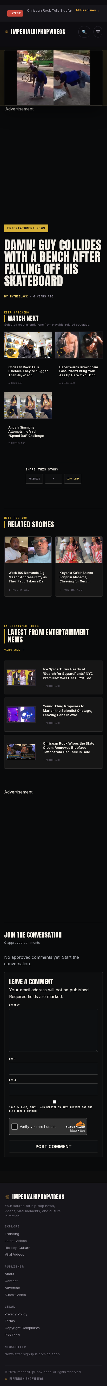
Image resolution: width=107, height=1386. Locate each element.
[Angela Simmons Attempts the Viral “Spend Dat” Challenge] (28, 405)
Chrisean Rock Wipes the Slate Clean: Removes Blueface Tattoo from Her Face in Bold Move (68, 750)
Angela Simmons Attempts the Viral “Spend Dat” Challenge (26, 431)
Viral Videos (14, 1254)
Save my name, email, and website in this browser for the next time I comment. (50, 1109)
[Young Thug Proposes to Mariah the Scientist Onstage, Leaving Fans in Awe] (21, 714)
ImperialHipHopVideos (35, 31)
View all (14, 649)
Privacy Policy (16, 1314)
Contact (11, 1281)
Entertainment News (26, 228)
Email (13, 1080)
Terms (10, 1321)
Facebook (34, 478)
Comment (14, 1005)
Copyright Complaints (22, 1328)
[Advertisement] (53, 165)
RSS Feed (12, 1335)
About (9, 1274)
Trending (12, 1234)
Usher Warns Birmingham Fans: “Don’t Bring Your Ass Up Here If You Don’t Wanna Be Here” (78, 373)
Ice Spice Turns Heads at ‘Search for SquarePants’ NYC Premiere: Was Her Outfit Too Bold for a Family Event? (68, 675)
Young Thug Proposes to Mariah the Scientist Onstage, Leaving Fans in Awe (67, 710)
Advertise (12, 1288)
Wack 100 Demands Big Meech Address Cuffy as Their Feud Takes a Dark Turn (28, 579)
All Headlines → (88, 10)
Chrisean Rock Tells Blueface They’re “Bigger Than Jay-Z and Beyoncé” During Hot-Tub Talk (28, 375)
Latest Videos (16, 1241)
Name (12, 1059)
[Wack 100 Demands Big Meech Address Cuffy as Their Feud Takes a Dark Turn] (28, 550)
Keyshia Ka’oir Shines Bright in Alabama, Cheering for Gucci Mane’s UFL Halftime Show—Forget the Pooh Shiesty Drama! (77, 583)
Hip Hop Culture (17, 1248)
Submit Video (15, 1295)
